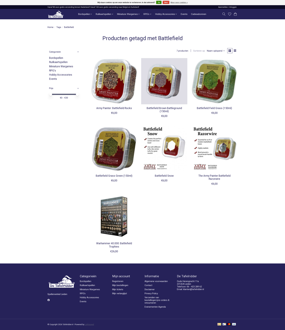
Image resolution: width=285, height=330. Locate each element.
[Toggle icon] (224, 14)
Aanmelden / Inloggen (227, 7)
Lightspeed (89, 324)
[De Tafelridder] (56, 14)
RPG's (52, 70)
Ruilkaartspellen (58, 62)
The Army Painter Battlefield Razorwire (214, 177)
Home (50, 27)
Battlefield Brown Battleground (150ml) (164, 110)
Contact (148, 285)
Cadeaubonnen (198, 14)
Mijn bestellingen (120, 285)
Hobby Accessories (60, 74)
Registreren (117, 281)
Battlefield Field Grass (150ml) (214, 108)
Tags (58, 27)
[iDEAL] (219, 324)
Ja (159, 2)
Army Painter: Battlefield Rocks (114, 108)
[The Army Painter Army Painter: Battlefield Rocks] (114, 81)
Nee (166, 2)
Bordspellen (56, 57)
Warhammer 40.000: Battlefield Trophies (114, 245)
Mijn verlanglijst (119, 293)
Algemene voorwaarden (156, 281)
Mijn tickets (117, 289)
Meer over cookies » (179, 2)
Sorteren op (199, 50)
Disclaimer (150, 289)
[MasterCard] (229, 324)
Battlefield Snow (164, 175)
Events (184, 14)
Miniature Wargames (61, 66)
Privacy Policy (151, 293)
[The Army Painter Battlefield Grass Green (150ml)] (114, 149)
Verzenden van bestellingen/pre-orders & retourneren (157, 300)
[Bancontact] (224, 324)
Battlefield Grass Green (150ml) (114, 175)
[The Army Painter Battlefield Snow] (164, 149)
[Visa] (234, 324)
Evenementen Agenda (155, 306)
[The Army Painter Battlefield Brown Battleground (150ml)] (164, 81)
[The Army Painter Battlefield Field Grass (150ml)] (214, 81)
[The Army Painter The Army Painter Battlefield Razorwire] (214, 149)
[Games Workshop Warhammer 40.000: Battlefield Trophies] (114, 216)
